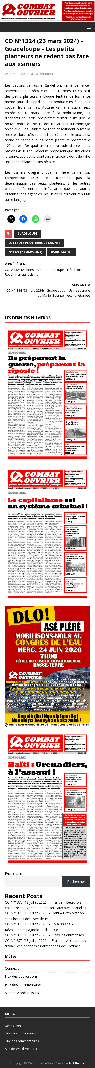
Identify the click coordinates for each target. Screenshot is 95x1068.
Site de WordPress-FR (22, 992)
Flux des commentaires (23, 984)
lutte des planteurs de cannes (34, 243)
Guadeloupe (27, 233)
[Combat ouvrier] (47, 19)
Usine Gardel (61, 252)
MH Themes (77, 1063)
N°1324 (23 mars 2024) (25, 252)
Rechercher (14, 873)
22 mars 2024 (18, 74)
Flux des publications (21, 976)
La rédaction (44, 74)
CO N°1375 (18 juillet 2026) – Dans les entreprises (44, 935)
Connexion (13, 968)
